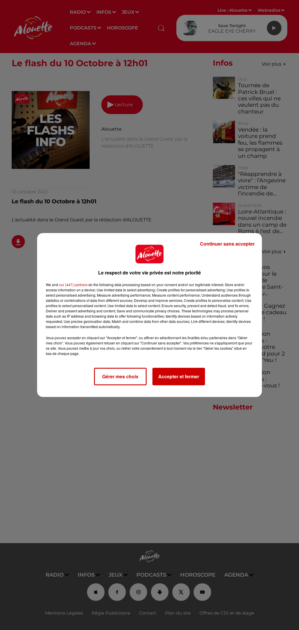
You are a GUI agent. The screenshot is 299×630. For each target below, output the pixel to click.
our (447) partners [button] (73, 284)
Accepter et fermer (178, 376)
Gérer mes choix (120, 376)
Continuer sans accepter (227, 243)
